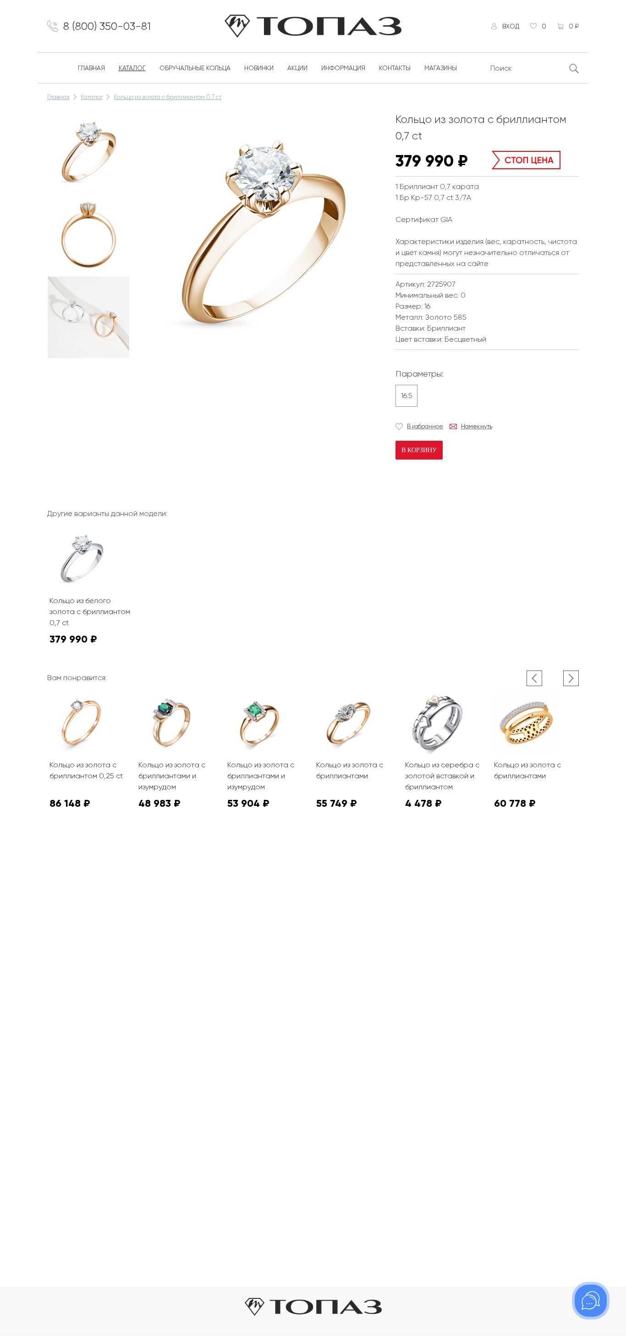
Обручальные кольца (195, 68)
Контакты (395, 68)
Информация (343, 68)
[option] (88, 152)
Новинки (259, 68)
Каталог (132, 68)
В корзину (419, 450)
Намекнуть (476, 426)
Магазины (440, 68)
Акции (297, 68)
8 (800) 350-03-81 (107, 26)
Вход (510, 26)
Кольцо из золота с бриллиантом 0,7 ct (167, 97)
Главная (91, 68)
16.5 (406, 395)
